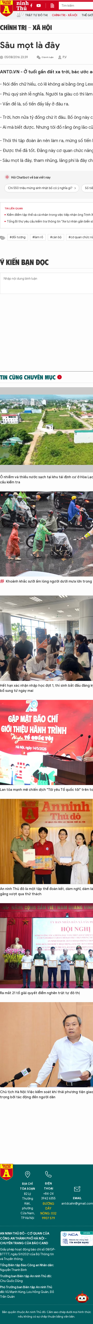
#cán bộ (56, 237)
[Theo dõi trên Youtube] (38, 5)
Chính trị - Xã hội (64, 15)
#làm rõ (37, 237)
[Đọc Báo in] (54, 5)
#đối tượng (18, 237)
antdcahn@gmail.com (77, 1203)
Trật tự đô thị (36, 15)
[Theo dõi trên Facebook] (32, 5)
